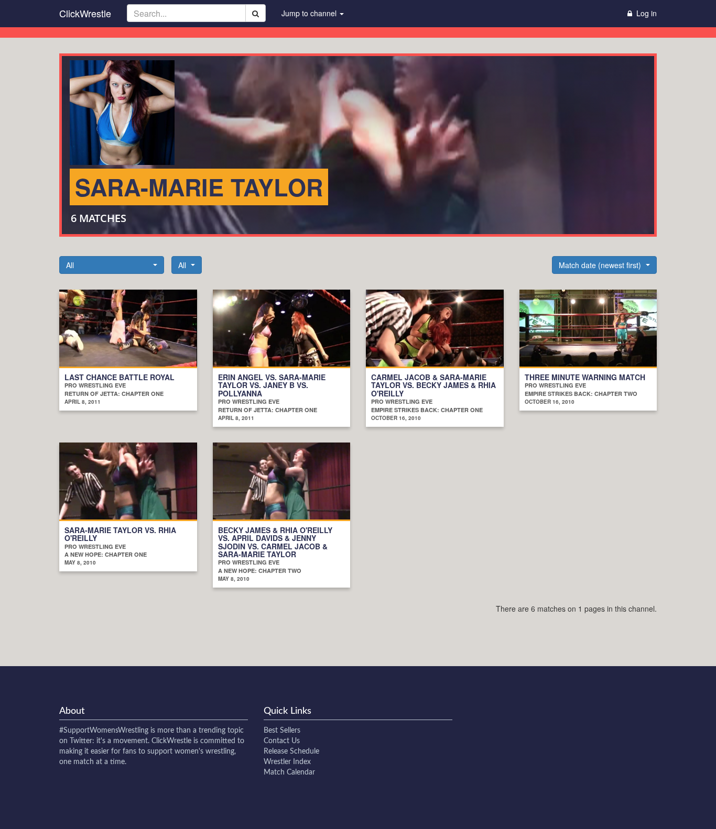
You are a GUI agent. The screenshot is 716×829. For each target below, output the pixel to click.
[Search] (255, 13)
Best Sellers (282, 730)
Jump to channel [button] (310, 13)
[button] (111, 265)
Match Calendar (289, 772)
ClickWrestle (85, 13)
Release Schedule (291, 751)
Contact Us (282, 741)
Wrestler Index (287, 762)
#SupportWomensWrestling (103, 730)
